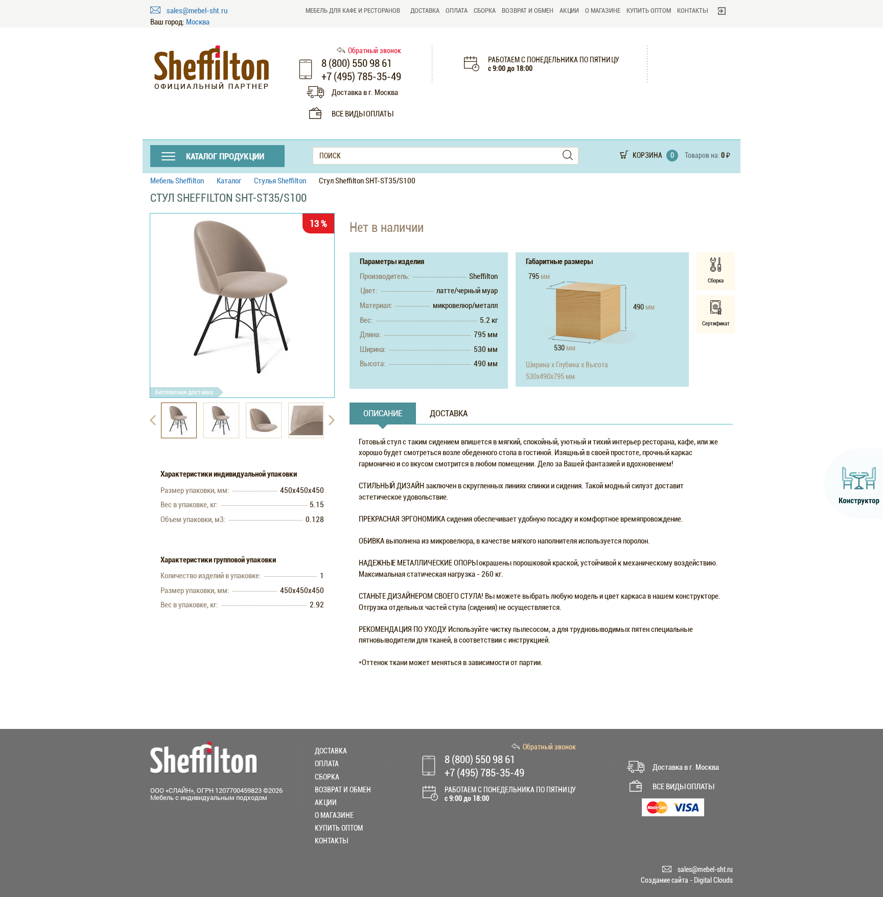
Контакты (692, 10)
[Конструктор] (853, 483)
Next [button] (332, 420)
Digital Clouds (713, 880)
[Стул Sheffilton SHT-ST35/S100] (242, 297)
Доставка (424, 10)
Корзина (647, 155)
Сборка (485, 10)
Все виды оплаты (362, 114)
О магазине (602, 10)
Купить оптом (648, 10)
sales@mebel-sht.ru (197, 10)
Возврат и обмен (527, 10)
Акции (569, 10)
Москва (198, 22)
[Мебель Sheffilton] (212, 67)
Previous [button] (153, 420)
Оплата (457, 10)
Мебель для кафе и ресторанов (353, 10)
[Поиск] (567, 155)
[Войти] (722, 10)
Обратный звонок (374, 50)
